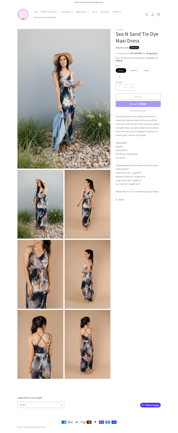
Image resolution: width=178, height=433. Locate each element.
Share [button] (121, 199)
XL (120, 77)
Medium (135, 71)
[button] (49, 11)
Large (147, 71)
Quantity (119, 82)
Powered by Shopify (38, 427)
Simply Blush (27, 427)
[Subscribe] (61, 405)
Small (122, 71)
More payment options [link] (138, 110)
